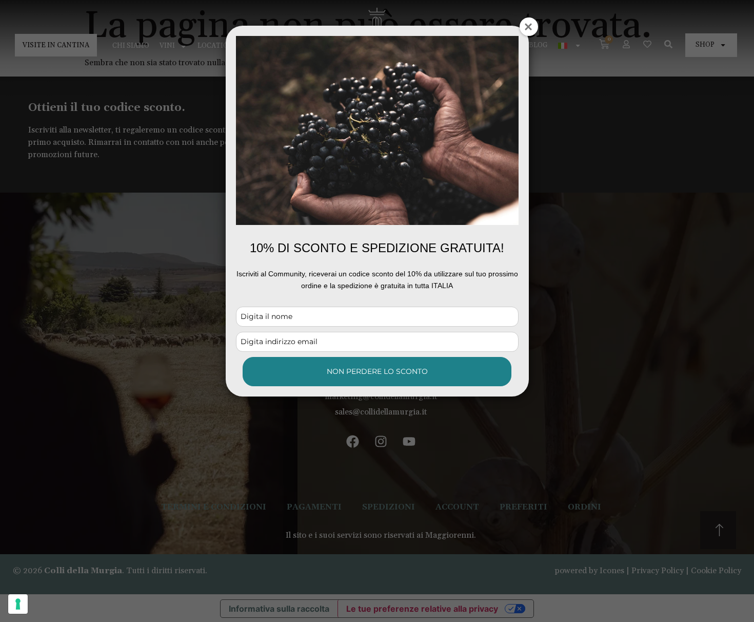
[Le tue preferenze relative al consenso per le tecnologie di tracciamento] (18, 604)
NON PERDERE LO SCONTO (377, 371)
